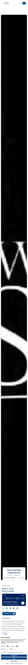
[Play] (22, 603)
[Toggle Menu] (24, 3)
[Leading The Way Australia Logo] (6, 3)
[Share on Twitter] (10, 608)
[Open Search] (20, 3)
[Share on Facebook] (7, 608)
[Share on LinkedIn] (14, 608)
